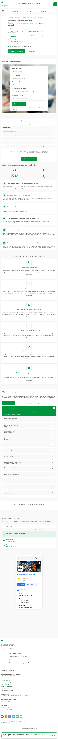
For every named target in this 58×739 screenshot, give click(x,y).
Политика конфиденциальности (29, 728)
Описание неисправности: (19, 88)
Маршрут (22, 584)
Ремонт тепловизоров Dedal (16, 659)
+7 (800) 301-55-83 (25, 3)
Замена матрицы (6, 127)
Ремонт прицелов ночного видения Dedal (20, 666)
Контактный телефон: (17, 68)
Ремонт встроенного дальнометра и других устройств (13, 134)
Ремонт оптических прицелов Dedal (18, 656)
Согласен (53, 735)
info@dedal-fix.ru (5, 688)
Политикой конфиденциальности (41, 529)
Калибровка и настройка (8, 138)
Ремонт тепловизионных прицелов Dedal (20, 663)
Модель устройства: (17, 82)
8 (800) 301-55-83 (6, 684)
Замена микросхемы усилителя (9, 131)
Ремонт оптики (6, 146)
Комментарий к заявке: (18, 95)
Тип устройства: (16, 75)
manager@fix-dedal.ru (7, 692)
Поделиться (2, 716)
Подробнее (29, 274)
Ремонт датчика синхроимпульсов (10, 142)
